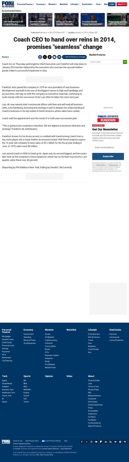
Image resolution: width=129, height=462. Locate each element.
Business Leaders (52, 355)
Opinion (49, 376)
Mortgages (6, 336)
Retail (47, 361)
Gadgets (5, 387)
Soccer (26, 396)
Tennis (26, 402)
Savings (5, 349)
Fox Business (8, 4)
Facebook (40, 57)
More (106, 4)
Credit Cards (7, 342)
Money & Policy (30, 340)
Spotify (120, 442)
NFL (25, 380)
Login (111, 4)
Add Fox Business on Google (75, 57)
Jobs (90, 384)
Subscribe (108, 156)
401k (4, 355)
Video (69, 376)
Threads (50, 57)
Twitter (45, 57)
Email (59, 57)
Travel (90, 340)
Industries (49, 358)
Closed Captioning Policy (21, 444)
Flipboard (101, 442)
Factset (17, 449)
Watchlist (64, 4)
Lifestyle (74, 4)
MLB (25, 387)
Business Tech (7, 390)
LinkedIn (106, 442)
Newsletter (115, 442)
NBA (25, 384)
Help (65, 441)
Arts (89, 352)
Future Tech (6, 396)
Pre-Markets (50, 364)
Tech (98, 4)
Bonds (47, 349)
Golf (25, 399)
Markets (52, 4)
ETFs (47, 352)
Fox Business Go (94, 423)
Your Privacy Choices (53, 441)
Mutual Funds (50, 367)
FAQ (89, 393)
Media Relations (94, 396)
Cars (90, 343)
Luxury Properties (116, 340)
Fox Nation (92, 420)
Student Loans (8, 339)
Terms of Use (113, 165)
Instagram (91, 442)
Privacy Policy (101, 165)
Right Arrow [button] (124, 19)
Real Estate (87, 4)
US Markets (49, 337)
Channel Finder (94, 380)
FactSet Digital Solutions (50, 449)
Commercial (114, 337)
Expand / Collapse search (105, 4)
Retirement (6, 358)
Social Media (7, 384)
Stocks (47, 334)
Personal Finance (24, 4)
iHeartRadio (125, 442)
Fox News (92, 417)
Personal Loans (8, 345)
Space (4, 402)
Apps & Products (94, 426)
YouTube (96, 442)
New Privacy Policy (32, 441)
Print (54, 57)
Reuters (5, 57)
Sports (27, 376)
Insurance (6, 352)
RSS (111, 442)
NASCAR (27, 390)
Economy (40, 4)
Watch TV (122, 4)
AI (3, 399)
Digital (4, 380)
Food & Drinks (93, 349)
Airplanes (92, 346)
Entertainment (94, 334)
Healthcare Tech (8, 393)
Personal (113, 334)
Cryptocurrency (51, 340)
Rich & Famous (94, 337)
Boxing (26, 393)
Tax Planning (7, 361)
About (91, 376)
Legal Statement (66, 449)
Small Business (30, 343)
